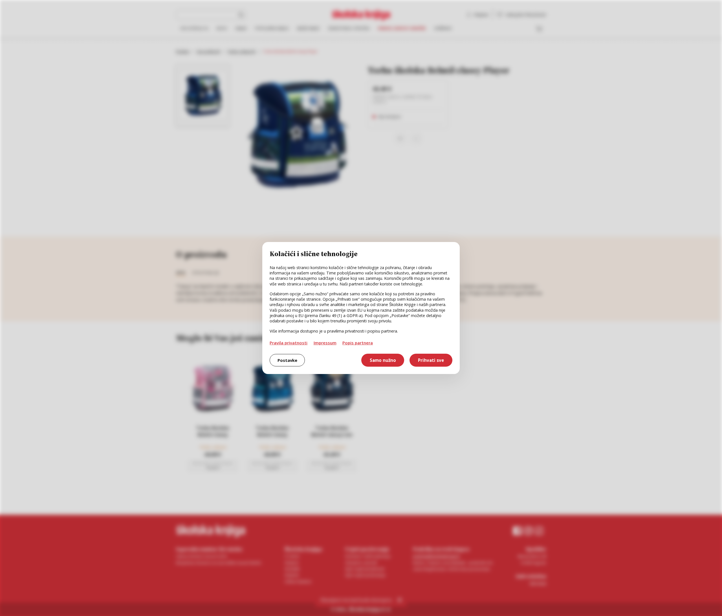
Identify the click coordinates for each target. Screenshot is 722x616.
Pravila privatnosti (288, 343)
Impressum (325, 343)
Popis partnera (357, 343)
